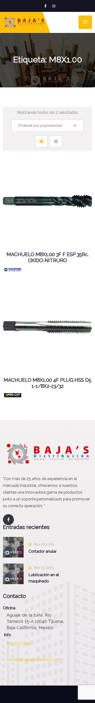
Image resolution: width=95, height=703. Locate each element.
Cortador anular (42, 551)
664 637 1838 (19, 643)
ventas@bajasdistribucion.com (34, 659)
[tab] (41, 141)
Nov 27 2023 (43, 544)
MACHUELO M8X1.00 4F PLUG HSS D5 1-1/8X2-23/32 (47, 383)
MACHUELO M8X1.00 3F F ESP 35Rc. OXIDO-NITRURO (48, 258)
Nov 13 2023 (43, 568)
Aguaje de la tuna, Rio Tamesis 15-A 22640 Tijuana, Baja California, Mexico (35, 621)
